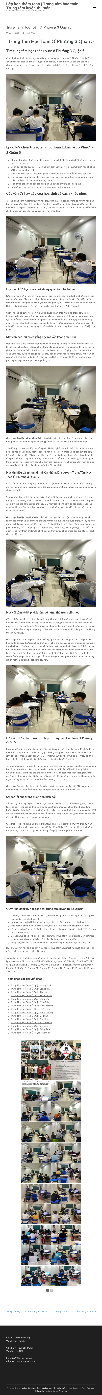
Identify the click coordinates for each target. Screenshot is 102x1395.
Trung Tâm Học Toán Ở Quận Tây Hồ (29, 992)
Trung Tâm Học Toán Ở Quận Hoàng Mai (31, 985)
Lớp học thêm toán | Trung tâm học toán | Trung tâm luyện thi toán (43, 6)
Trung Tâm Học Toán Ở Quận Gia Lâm (29, 1019)
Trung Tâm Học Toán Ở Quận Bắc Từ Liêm (31, 1023)
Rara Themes (42, 1391)
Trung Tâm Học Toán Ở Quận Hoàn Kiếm (31, 1009)
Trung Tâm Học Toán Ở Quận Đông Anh (30, 1029)
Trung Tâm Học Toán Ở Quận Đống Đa (30, 999)
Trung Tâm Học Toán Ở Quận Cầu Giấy (30, 1002)
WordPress (63, 1391)
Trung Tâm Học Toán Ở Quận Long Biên (30, 989)
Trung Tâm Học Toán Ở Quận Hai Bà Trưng (32, 1012)
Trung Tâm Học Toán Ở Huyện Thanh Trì (30, 1033)
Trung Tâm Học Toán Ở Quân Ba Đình (29, 1016)
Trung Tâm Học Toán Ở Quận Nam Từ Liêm (32, 1006)
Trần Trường (30, 33)
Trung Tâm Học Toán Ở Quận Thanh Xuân (31, 996)
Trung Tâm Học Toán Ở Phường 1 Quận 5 (26, 1312)
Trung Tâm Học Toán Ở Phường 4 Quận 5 (75, 1312)
